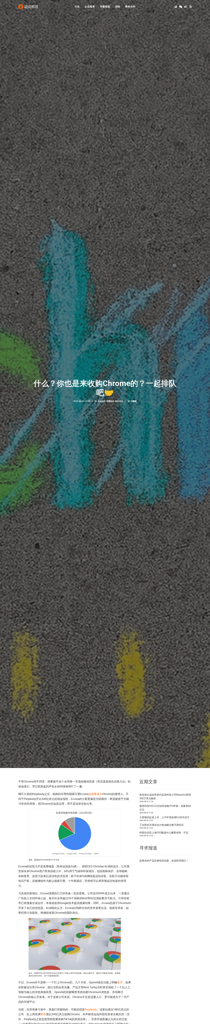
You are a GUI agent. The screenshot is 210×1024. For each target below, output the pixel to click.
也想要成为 (95, 794)
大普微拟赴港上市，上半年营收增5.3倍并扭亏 (164, 817)
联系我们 (181, 860)
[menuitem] (77, 6)
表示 (120, 982)
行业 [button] (77, 6)
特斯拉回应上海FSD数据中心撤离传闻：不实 (163, 832)
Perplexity (91, 1009)
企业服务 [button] (90, 6)
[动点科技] (28, 6)
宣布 (43, 1014)
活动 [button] (117, 6)
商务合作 (130, 6)
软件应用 (119, 401)
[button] (176, 6)
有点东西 (101, 401)
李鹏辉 (134, 401)
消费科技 (110, 401)
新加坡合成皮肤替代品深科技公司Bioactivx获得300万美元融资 (165, 796)
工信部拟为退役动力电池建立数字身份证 (161, 824)
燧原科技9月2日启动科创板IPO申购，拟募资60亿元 (165, 808)
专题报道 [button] (105, 6)
